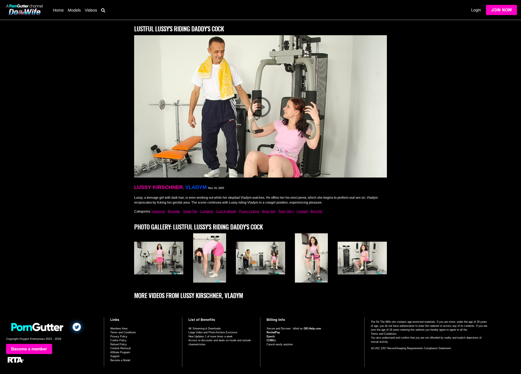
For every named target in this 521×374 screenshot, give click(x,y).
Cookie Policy (118, 340)
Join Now (501, 10)
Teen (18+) (286, 211)
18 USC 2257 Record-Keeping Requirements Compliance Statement (411, 348)
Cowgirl (302, 211)
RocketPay (273, 332)
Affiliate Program (120, 352)
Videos (91, 10)
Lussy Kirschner (158, 187)
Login (476, 10)
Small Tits (190, 211)
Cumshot (206, 211)
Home (58, 10)
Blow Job (268, 211)
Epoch (271, 336)
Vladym (196, 187)
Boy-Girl (316, 211)
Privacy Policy (118, 336)
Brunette (174, 211)
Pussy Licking (249, 211)
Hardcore (158, 211)
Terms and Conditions (123, 332)
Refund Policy (118, 344)
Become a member (29, 349)
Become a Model (120, 360)
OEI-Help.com (312, 328)
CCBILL (271, 340)
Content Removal (120, 348)
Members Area (118, 328)
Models (74, 10)
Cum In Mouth (226, 211)
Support (114, 356)
